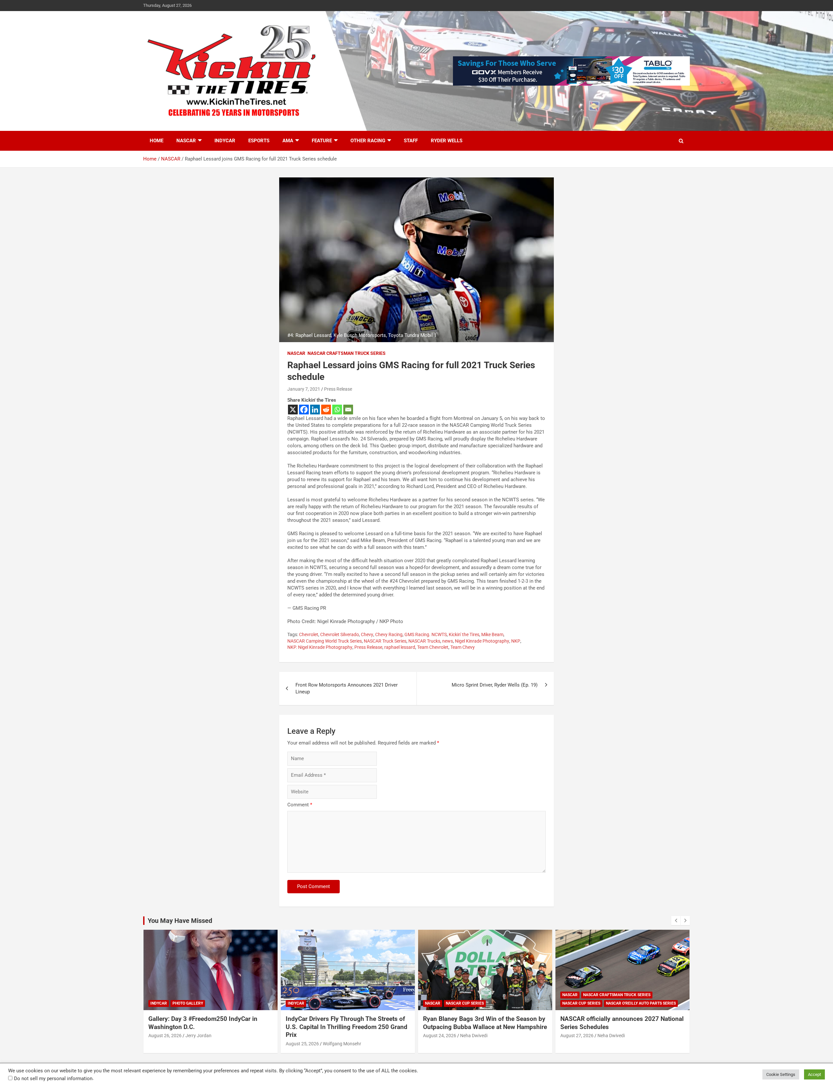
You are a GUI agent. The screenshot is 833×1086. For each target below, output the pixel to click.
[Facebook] (304, 409)
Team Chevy (462, 647)
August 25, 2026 (302, 1043)
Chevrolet (308, 634)
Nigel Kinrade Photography (482, 641)
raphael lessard (399, 647)
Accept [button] (814, 1074)
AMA (287, 141)
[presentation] (675, 920)
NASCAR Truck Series (385, 641)
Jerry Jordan (198, 1035)
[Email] (348, 409)
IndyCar (224, 141)
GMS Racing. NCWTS (425, 634)
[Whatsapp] (337, 409)
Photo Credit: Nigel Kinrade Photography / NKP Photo (345, 621)
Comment (299, 805)
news (447, 641)
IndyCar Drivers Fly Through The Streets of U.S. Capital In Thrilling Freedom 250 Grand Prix (346, 1026)
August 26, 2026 (165, 1035)
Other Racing (367, 141)
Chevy (367, 634)
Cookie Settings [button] (780, 1074)
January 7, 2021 (303, 389)
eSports (258, 141)
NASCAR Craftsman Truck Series (346, 353)
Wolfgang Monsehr (342, 1043)
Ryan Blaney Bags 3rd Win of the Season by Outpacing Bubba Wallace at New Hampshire (485, 1023)
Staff (411, 141)
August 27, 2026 (577, 1035)
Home (156, 141)
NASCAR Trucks (424, 641)
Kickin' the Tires (464, 634)
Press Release (338, 389)
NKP (515, 641)
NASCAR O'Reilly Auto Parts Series (641, 1003)
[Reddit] (326, 409)
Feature (322, 141)
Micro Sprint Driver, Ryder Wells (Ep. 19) (495, 685)
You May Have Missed (180, 921)
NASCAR (186, 141)
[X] (293, 409)
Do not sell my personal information (53, 1078)
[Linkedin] (315, 409)
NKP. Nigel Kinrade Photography (319, 647)
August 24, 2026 (439, 1035)
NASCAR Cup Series (465, 1003)
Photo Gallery (187, 1003)
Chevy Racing (389, 634)
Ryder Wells (446, 141)
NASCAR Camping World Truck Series (324, 641)
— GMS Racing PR (306, 608)
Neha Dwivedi (473, 1035)
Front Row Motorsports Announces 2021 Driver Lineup (346, 688)
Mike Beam (492, 634)
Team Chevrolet (432, 647)
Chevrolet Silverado (339, 634)
